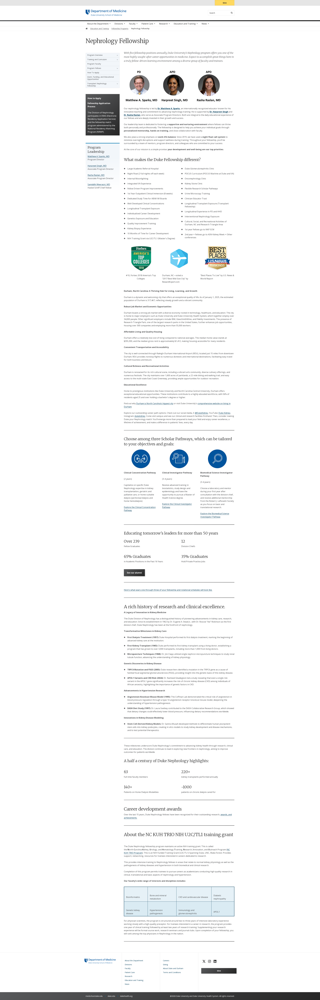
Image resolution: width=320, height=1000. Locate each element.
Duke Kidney (224, 413)
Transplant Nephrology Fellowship (96, 84)
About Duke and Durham (173, 968)
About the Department (97, 23)
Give (225, 3)
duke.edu (111, 996)
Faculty (132, 23)
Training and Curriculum (97, 59)
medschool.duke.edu (94, 996)
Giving (165, 964)
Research (163, 23)
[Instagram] (209, 961)
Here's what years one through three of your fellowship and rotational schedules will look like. (168, 590)
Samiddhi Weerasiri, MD (99, 184)
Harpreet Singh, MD (97, 165)
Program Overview (94, 55)
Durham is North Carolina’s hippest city (154, 403)
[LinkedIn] (215, 961)
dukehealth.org (126, 996)
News (204, 23)
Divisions (118, 23)
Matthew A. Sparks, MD (99, 156)
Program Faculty (94, 64)
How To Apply (93, 72)
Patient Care (147, 23)
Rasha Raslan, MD (96, 175)
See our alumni (134, 572)
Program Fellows (94, 68)
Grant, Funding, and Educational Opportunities (100, 78)
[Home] (106, 12)
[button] (117, 55)
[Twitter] (204, 961)
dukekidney (139, 416)
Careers (166, 960)
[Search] (231, 12)
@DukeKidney (201, 413)
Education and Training (185, 23)
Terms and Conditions (172, 972)
